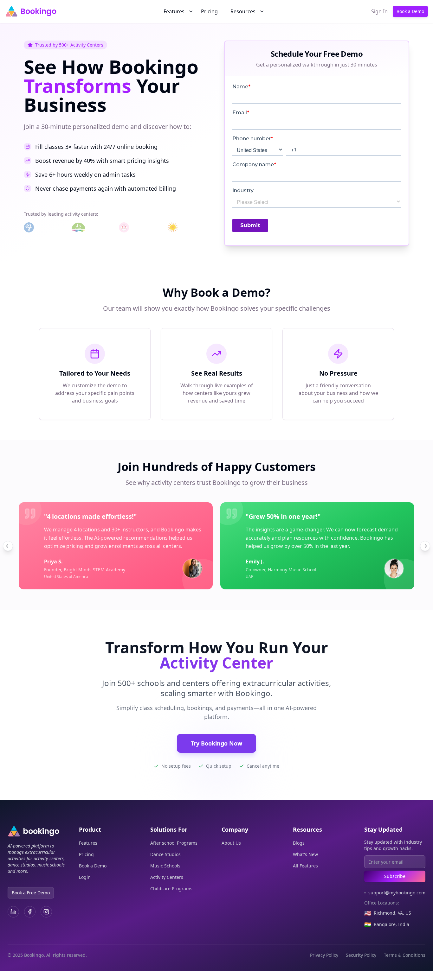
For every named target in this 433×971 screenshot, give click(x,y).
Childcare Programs (171, 888)
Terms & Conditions (404, 955)
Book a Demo (410, 11)
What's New (305, 854)
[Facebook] (30, 911)
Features (174, 11)
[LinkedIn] (13, 911)
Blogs (299, 843)
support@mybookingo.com (396, 893)
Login (85, 877)
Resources (242, 11)
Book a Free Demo (31, 893)
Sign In (379, 11)
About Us (231, 843)
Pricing (209, 11)
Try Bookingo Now (216, 743)
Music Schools (165, 866)
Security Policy (361, 955)
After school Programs (173, 843)
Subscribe (394, 876)
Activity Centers (166, 877)
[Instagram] (46, 911)
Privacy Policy (324, 955)
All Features (305, 866)
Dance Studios (165, 854)
